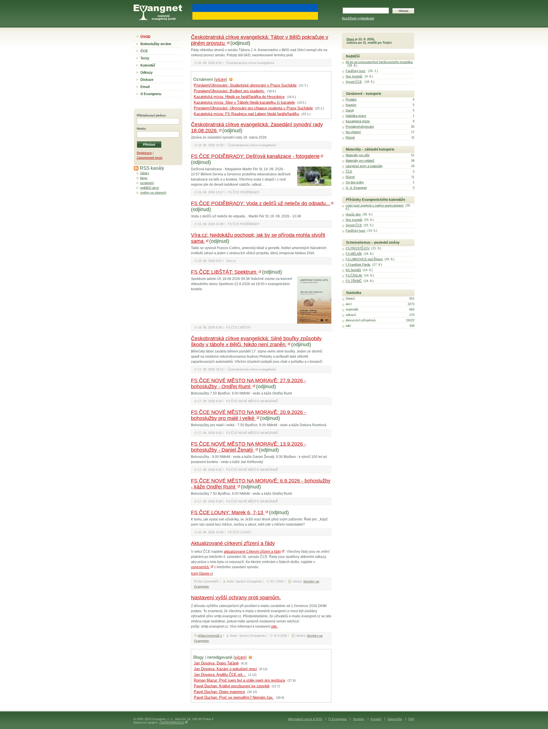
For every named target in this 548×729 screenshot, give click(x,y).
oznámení (147, 183)
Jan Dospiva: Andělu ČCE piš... (220, 675)
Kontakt (376, 719)
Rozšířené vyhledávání (358, 18)
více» (220, 79)
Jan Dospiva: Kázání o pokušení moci (225, 669)
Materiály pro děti (357, 155)
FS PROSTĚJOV (358, 248)
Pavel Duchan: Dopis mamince (219, 692)
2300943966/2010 (171, 722)
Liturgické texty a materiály (364, 166)
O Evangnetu (150, 94)
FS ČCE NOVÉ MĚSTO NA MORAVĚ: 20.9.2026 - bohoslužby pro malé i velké (248, 415)
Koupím (351, 105)
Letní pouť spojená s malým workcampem (375, 205)
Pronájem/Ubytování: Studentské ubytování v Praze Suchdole (245, 85)
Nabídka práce (356, 115)
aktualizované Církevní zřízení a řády (252, 552)
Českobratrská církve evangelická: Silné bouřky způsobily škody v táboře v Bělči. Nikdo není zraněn (256, 341)
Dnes (350, 39)
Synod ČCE (354, 81)
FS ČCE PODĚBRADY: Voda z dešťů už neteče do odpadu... (260, 203)
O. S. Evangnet (356, 187)
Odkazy (146, 73)
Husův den (353, 214)
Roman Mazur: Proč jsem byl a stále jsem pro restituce (239, 680)
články (144, 173)
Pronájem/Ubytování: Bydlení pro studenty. (229, 91)
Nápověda (395, 719)
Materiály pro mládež (360, 160)
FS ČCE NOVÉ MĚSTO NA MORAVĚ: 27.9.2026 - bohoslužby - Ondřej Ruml (248, 383)
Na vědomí (353, 132)
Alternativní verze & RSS (305, 719)
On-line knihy (355, 182)
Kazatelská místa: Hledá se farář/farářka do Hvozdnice (239, 97)
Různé (350, 137)
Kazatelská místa (358, 121)
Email (145, 87)
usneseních (200, 567)
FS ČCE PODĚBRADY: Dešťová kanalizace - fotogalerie (255, 156)
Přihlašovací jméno (151, 115)
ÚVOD (145, 37)
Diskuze (147, 80)
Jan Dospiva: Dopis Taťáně (216, 663)
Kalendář (147, 65)
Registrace (144, 153)
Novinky (358, 719)
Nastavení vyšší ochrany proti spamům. (236, 597)
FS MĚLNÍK (354, 253)
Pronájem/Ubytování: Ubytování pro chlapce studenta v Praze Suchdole (253, 108)
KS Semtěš (353, 270)
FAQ (411, 719)
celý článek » (202, 574)
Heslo (141, 128)
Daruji (350, 110)
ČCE (144, 51)
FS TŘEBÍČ (354, 281)
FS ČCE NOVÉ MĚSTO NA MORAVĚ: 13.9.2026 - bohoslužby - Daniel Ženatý (248, 447)
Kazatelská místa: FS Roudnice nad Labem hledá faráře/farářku (246, 114)
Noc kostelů (354, 76)
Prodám (351, 99)
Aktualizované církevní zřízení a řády (233, 543)
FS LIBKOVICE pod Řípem (364, 259)
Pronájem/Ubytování (360, 126)
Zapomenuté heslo (149, 157)
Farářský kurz (356, 71)
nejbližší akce (149, 187)
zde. (274, 626)
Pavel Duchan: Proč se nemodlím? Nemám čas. (234, 698)
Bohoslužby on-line (155, 44)
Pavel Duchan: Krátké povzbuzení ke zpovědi (231, 686)
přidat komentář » (210, 635)
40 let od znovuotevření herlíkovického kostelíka (379, 62)
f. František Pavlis (358, 264)
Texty (144, 58)
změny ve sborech (153, 192)
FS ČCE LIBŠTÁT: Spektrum (224, 272)
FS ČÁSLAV (354, 275)
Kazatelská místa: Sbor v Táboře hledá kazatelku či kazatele (244, 103)
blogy (144, 178)
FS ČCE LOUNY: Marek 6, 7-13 (228, 512)
